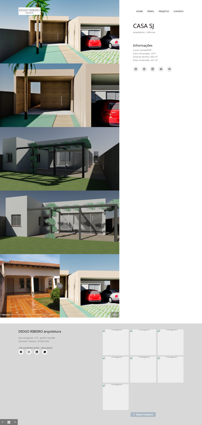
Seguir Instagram (144, 414)
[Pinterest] (144, 69)
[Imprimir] (169, 69)
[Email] (161, 69)
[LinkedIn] (152, 69)
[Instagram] (28, 351)
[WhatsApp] (44, 351)
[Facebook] (136, 69)
